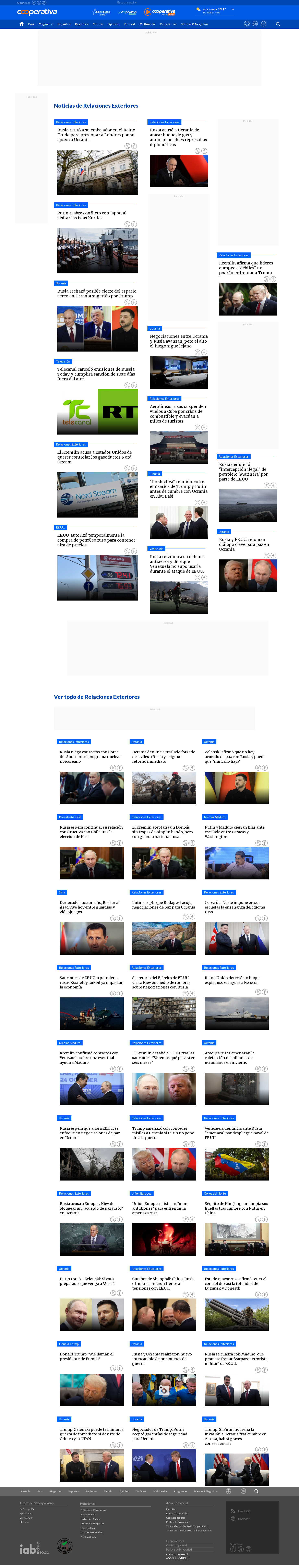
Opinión (113, 24)
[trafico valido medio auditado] (65, 1553)
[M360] (243, 1491)
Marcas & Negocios (194, 24)
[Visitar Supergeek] (263, 27)
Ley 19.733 (26, 1517)
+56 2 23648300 (177, 1558)
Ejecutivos (25, 1513)
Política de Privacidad (177, 1521)
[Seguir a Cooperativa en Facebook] (34, 2)
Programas (168, 24)
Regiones (81, 24)
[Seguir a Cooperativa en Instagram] (44, 2)
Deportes (63, 24)
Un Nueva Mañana (90, 1518)
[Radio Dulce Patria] (101, 12)
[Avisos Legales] (228, 1491)
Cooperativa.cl (175, 1541)
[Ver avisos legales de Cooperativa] (247, 27)
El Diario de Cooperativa (93, 1509)
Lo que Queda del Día (92, 1532)
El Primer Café (88, 1514)
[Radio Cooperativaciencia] (127, 12)
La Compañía (27, 1509)
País (31, 24)
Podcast (129, 24)
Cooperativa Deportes (92, 1523)
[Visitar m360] (255, 27)
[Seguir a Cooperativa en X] (39, 2)
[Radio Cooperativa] (159, 12)
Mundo (98, 24)
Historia (24, 1521)
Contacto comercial (177, 1513)
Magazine (46, 24)
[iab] (34, 1558)
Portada (26, 1491)
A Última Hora (88, 1536)
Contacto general (175, 1517)
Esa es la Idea (88, 1527)
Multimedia (148, 24)
